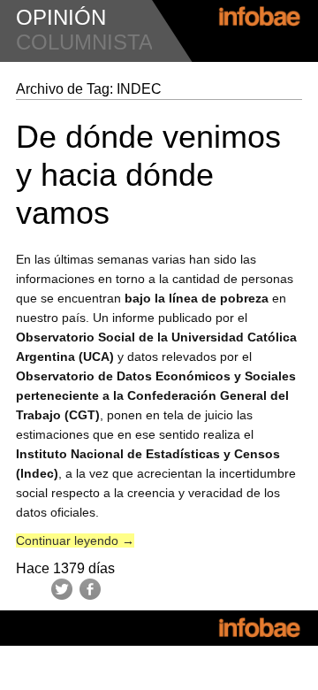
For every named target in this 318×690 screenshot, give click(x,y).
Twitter (61, 589)
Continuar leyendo (75, 540)
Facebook (90, 589)
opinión (61, 17)
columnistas (91, 42)
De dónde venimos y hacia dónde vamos (148, 175)
